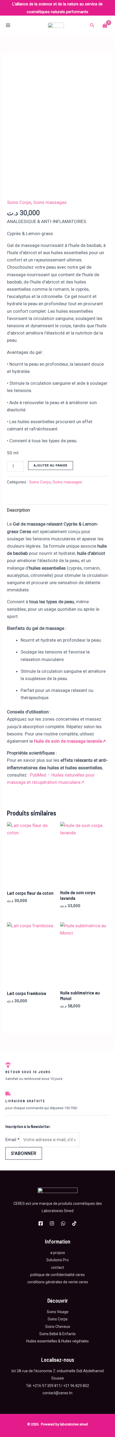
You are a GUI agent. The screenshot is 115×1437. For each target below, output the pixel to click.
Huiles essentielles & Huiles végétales (57, 1341)
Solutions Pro (57, 1260)
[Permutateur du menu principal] (8, 25)
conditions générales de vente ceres (57, 1282)
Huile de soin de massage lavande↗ (70, 741)
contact (57, 1267)
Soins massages (50, 202)
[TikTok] (74, 1223)
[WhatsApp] (63, 1223)
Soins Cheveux (57, 1326)
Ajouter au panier (50, 465)
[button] (92, 25)
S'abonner (23, 1153)
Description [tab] (18, 510)
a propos (57, 1253)
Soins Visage (57, 1312)
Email (12, 1139)
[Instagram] (51, 1223)
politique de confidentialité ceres (57, 1275)
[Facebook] (40, 1223)
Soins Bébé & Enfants (57, 1334)
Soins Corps (19, 202)
